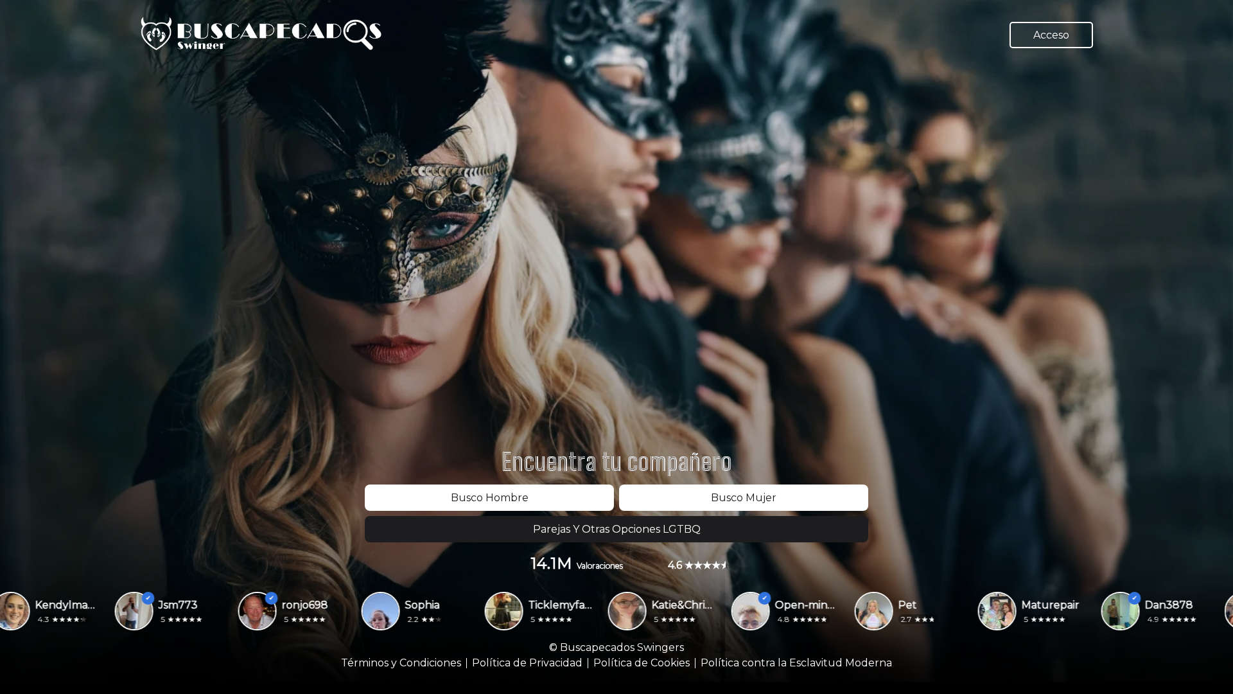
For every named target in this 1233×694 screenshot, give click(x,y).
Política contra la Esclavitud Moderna (796, 663)
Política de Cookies (641, 663)
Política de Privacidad (527, 663)
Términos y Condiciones (401, 663)
